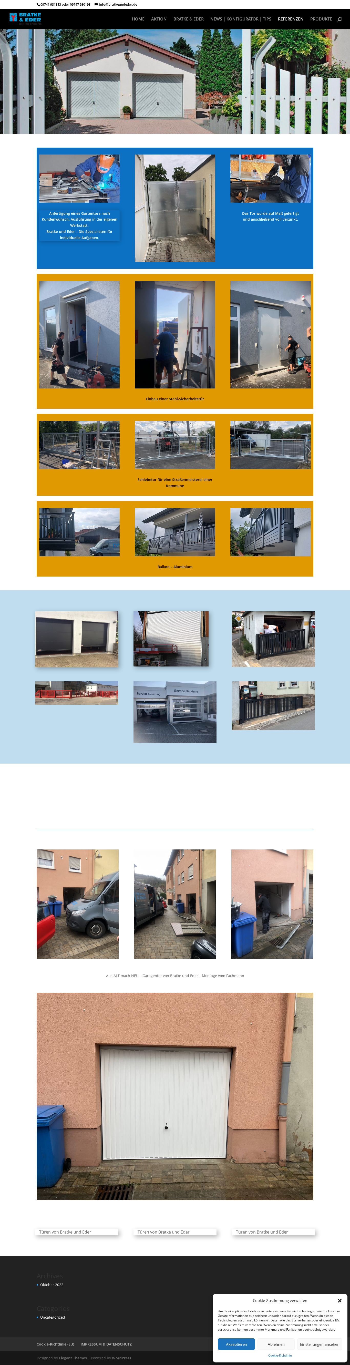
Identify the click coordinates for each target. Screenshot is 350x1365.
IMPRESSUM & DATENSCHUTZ (106, 1344)
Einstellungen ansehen (319, 1344)
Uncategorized (52, 1317)
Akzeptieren (236, 1344)
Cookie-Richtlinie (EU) (55, 1344)
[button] (339, 1300)
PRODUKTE (321, 19)
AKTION (159, 19)
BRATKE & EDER (188, 19)
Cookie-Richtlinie (280, 1355)
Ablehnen (276, 1344)
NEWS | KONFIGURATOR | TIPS (240, 19)
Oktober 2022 (51, 1284)
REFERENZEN (291, 19)
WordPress (121, 1358)
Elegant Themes (73, 1358)
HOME (138, 19)
